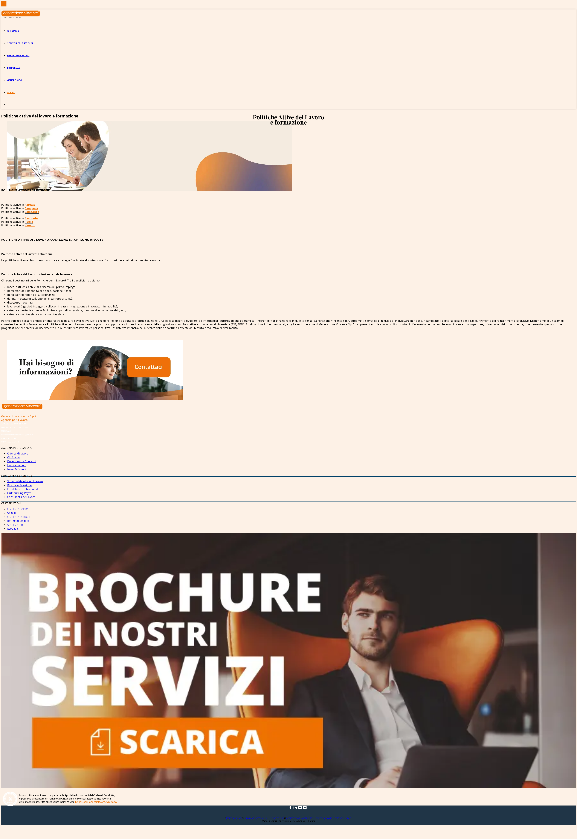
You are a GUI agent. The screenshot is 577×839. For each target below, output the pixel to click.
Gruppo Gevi (14, 80)
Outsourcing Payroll (20, 493)
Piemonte (31, 218)
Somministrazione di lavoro (25, 481)
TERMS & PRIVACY (234, 818)
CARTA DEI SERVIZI (343, 818)
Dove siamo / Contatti (21, 461)
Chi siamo (13, 30)
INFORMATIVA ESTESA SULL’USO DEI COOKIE (264, 818)
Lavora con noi (16, 465)
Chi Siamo (13, 457)
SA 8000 (12, 513)
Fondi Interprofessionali (22, 489)
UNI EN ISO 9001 (17, 509)
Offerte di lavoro (18, 55)
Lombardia (32, 212)
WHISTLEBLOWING (324, 818)
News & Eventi (16, 469)
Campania (31, 208)
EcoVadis (13, 528)
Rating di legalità (18, 521)
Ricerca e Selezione (19, 485)
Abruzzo (30, 204)
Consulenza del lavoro (21, 497)
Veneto (30, 225)
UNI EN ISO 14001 (18, 517)
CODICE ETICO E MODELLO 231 (300, 818)
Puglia (29, 221)
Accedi (11, 92)
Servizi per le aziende (20, 43)
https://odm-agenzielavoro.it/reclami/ (96, 802)
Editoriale (13, 67)
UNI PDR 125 (15, 524)
